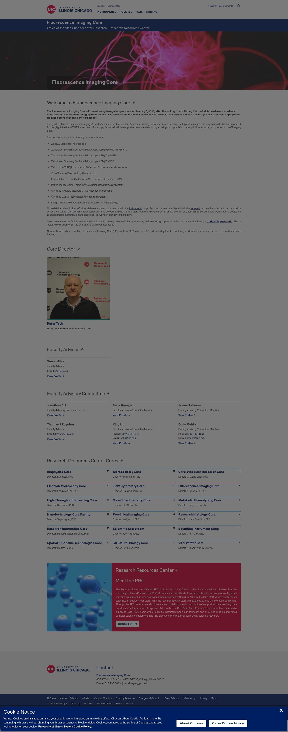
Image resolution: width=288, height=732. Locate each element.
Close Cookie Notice (228, 723)
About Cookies (191, 723)
